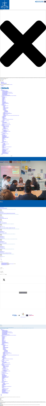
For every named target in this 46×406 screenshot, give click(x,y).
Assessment (3, 356)
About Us (2, 335)
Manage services (2, 82)
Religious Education (4, 330)
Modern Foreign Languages (6, 352)
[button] (23, 44)
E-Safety (3, 385)
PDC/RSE (4, 353)
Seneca (3, 378)
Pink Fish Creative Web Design (2, 328)
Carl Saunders (7, 328)
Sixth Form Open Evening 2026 (3, 208)
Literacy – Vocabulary (6, 360)
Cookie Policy (2, 85)
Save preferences (7, 84)
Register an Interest (5, 373)
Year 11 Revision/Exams (5, 381)
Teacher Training (4, 372)
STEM (2, 379)
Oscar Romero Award (4, 333)
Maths (4, 346)
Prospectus (4, 367)
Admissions (3, 365)
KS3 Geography (6, 350)
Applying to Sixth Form (6, 383)
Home (1, 329)
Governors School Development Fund (6, 386)
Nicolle (0, 221)
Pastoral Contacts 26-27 (5, 389)
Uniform (3, 343)
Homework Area (4, 376)
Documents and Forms (6, 369)
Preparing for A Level (5, 366)
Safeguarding (4, 341)
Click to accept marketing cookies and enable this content (23, 292)
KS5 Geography (6, 351)
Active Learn (3, 374)
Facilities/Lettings (4, 362)
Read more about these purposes (3, 83)
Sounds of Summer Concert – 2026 (4, 218)
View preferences (4, 84)
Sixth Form (2, 364)
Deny (2, 84)
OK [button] (3, 397)
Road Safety (3, 391)
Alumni (3, 361)
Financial (3, 337)
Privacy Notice (4, 340)
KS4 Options (4, 355)
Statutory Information (5, 342)
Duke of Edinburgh (4, 375)
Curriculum (2, 344)
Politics (4, 354)
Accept (0, 84)
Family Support (4, 390)
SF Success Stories (4, 371)
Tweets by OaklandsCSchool (23, 292)
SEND (3, 358)
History (3, 338)
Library (3, 359)
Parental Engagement (4, 392)
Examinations (3, 357)
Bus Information (4, 384)
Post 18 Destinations (4, 370)
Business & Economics (5, 347)
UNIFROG (3, 380)
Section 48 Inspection (4, 332)
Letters (3, 387)
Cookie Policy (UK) (4, 336)
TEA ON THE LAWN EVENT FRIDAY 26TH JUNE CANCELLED (7, 213)
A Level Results (4, 368)
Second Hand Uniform (5, 388)
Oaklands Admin (1, 226)
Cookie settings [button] (1, 397)
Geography (4, 349)
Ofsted (3, 339)
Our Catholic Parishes (4, 331)
